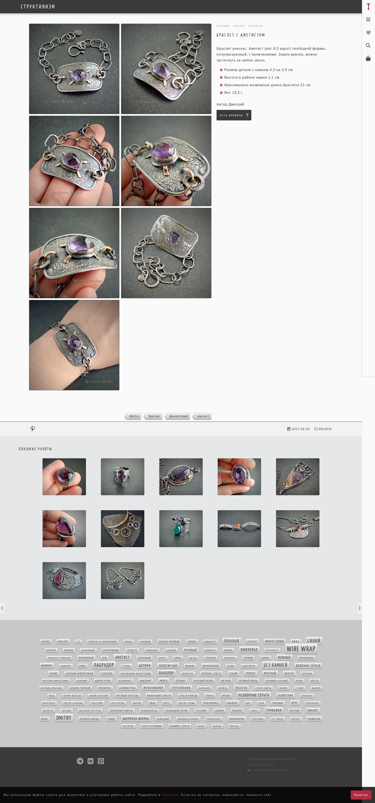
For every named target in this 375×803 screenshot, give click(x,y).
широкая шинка (136, 718)
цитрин (145, 665)
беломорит (125, 680)
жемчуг (47, 666)
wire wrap (301, 648)
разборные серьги (254, 695)
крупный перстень (127, 695)
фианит (190, 665)
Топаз (210, 695)
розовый (190, 650)
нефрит (45, 641)
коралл (289, 673)
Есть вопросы (231, 115)
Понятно (361, 795)
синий (314, 640)
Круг (295, 703)
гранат (251, 673)
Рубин (299, 680)
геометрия (285, 695)
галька (228, 650)
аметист (203, 416)
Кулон (201, 726)
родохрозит (214, 719)
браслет (154, 416)
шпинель (48, 710)
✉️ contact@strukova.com (267, 770)
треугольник (181, 688)
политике (170, 794)
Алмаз (254, 710)
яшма (295, 641)
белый (233, 673)
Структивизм (38, 7)
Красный (270, 673)
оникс (54, 673)
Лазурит (51, 650)
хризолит (307, 695)
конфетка (188, 673)
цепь (261, 703)
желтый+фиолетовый (56, 680)
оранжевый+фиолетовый (136, 673)
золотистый (168, 666)
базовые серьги (180, 726)
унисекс (234, 726)
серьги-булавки (152, 726)
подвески (314, 719)
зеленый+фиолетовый (79, 673)
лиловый (145, 641)
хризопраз (105, 688)
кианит (313, 710)
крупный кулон (203, 680)
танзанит (278, 703)
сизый (111, 718)
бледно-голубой (80, 688)
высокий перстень (90, 710)
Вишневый (163, 719)
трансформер (211, 703)
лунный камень (89, 718)
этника (126, 666)
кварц (164, 680)
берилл (296, 719)
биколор (166, 673)
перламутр (272, 650)
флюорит (210, 650)
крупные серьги (211, 673)
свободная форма (188, 719)
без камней (276, 665)
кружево (307, 673)
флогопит (230, 658)
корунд (68, 650)
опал (153, 703)
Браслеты (325, 429)
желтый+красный (51, 688)
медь (52, 695)
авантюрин (249, 666)
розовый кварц (248, 680)
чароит (265, 657)
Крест (167, 703)
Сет (79, 641)
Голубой (231, 641)
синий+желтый (72, 695)
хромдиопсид (149, 710)
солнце (192, 641)
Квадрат (232, 703)
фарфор (316, 688)
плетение (128, 726)
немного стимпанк (59, 658)
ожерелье (249, 649)
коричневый (211, 666)
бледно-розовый (169, 641)
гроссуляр (97, 703)
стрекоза (210, 657)
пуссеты (241, 688)
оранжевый (86, 658)
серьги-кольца (188, 695)
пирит (162, 658)
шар (248, 703)
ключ (82, 665)
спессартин (118, 703)
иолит (44, 718)
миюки (284, 688)
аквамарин (236, 719)
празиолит (312, 703)
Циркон (137, 703)
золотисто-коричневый (103, 641)
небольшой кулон (177, 710)
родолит (237, 710)
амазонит (146, 680)
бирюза (223, 688)
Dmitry (134, 416)
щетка (193, 658)
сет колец (278, 719)
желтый (294, 710)
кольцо (217, 726)
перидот (181, 680)
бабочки (171, 650)
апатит (252, 641)
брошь (128, 641)
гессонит (201, 710)
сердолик (107, 673)
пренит (226, 695)
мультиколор (153, 688)
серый (230, 666)
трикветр (132, 650)
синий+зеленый (98, 695)
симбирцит (151, 650)
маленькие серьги (159, 695)
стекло (300, 688)
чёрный (248, 657)
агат (104, 657)
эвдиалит (210, 641)
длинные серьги (308, 666)
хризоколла (306, 657)
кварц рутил (103, 680)
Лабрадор (104, 665)
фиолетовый (179, 416)
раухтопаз (49, 703)
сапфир (219, 710)
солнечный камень (121, 710)
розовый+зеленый (277, 680)
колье (178, 657)
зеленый (284, 657)
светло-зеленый (73, 703)
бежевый (82, 680)
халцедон (205, 688)
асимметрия (127, 688)
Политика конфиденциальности (271, 759)
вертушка (258, 719)
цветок (315, 680)
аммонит (66, 666)
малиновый (88, 650)
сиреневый (144, 657)
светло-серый (186, 703)
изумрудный (111, 650)
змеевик (66, 710)
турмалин (274, 710)
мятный (226, 680)
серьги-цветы (263, 688)
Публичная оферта (261, 764)
